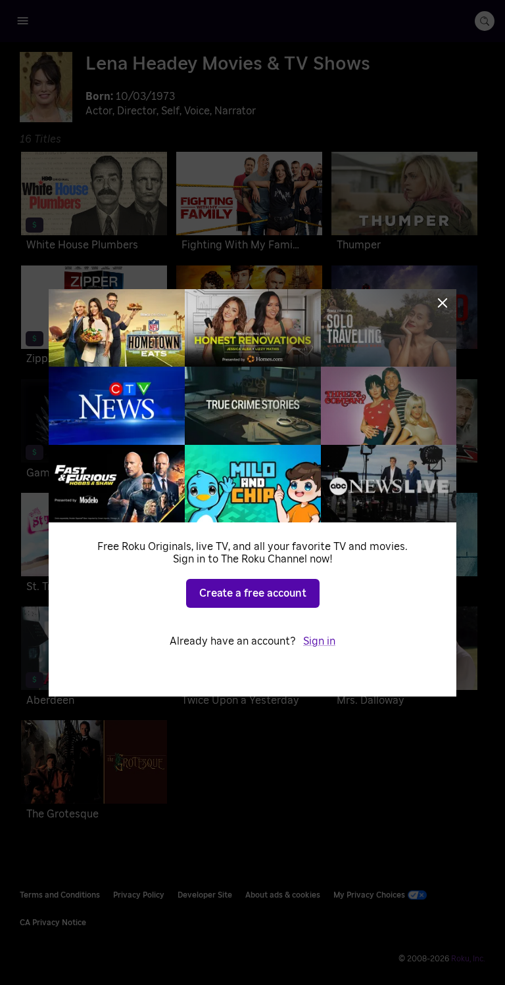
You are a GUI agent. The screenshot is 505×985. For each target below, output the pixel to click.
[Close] (442, 302)
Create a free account (252, 593)
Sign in (319, 641)
